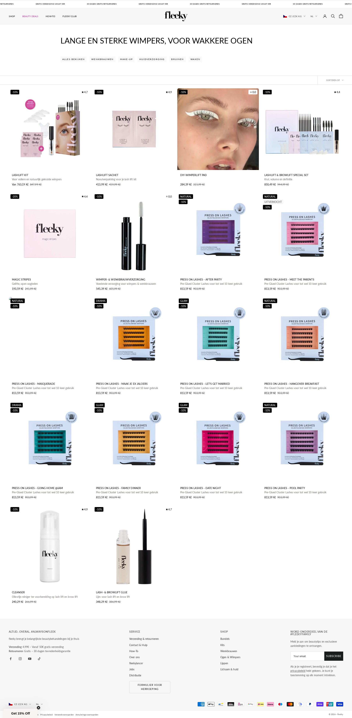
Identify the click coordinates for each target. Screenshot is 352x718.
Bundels (225, 638)
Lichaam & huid (229, 669)
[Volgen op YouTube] (30, 659)
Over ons (134, 657)
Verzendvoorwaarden (64, 714)
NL (312, 16)
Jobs (132, 669)
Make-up (126, 59)
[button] (20, 713)
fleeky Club (70, 16)
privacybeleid (297, 670)
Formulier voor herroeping (150, 686)
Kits (222, 645)
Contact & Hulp (138, 645)
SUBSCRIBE (333, 656)
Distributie (135, 675)
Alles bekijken (73, 59)
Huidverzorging (152, 59)
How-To (50, 16)
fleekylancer (136, 663)
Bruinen (177, 59)
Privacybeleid (46, 714)
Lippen (224, 663)
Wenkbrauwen (102, 59)
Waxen (195, 59)
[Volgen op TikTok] (39, 659)
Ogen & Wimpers (230, 657)
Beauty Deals (30, 16)
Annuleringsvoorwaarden (87, 714)
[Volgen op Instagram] (20, 659)
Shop (12, 16)
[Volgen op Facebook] (10, 659)
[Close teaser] (38, 708)
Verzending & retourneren (144, 638)
